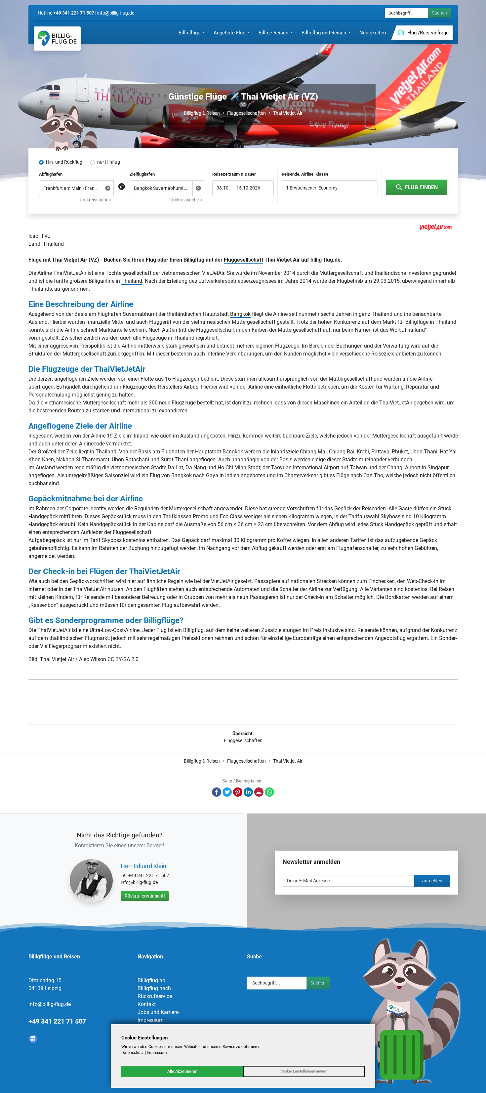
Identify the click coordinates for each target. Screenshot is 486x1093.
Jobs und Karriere (158, 1012)
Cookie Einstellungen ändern (304, 1071)
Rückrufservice (155, 996)
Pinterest (237, 792)
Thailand (131, 281)
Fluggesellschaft (243, 260)
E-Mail (258, 792)
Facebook (216, 792)
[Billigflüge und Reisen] (57, 38)
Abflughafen (50, 174)
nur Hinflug (108, 162)
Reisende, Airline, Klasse (305, 174)
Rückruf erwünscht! (145, 896)
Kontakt (147, 1004)
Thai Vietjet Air (288, 113)
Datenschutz (132, 1052)
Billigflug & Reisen (202, 113)
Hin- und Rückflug (64, 162)
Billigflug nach (154, 988)
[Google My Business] (33, 1039)
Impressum (151, 1020)
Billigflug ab (151, 980)
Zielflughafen (142, 174)
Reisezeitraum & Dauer (234, 174)
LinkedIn (248, 792)
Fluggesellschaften (246, 113)
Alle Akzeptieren (182, 1071)
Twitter (227, 792)
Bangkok (240, 314)
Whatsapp (269, 792)
